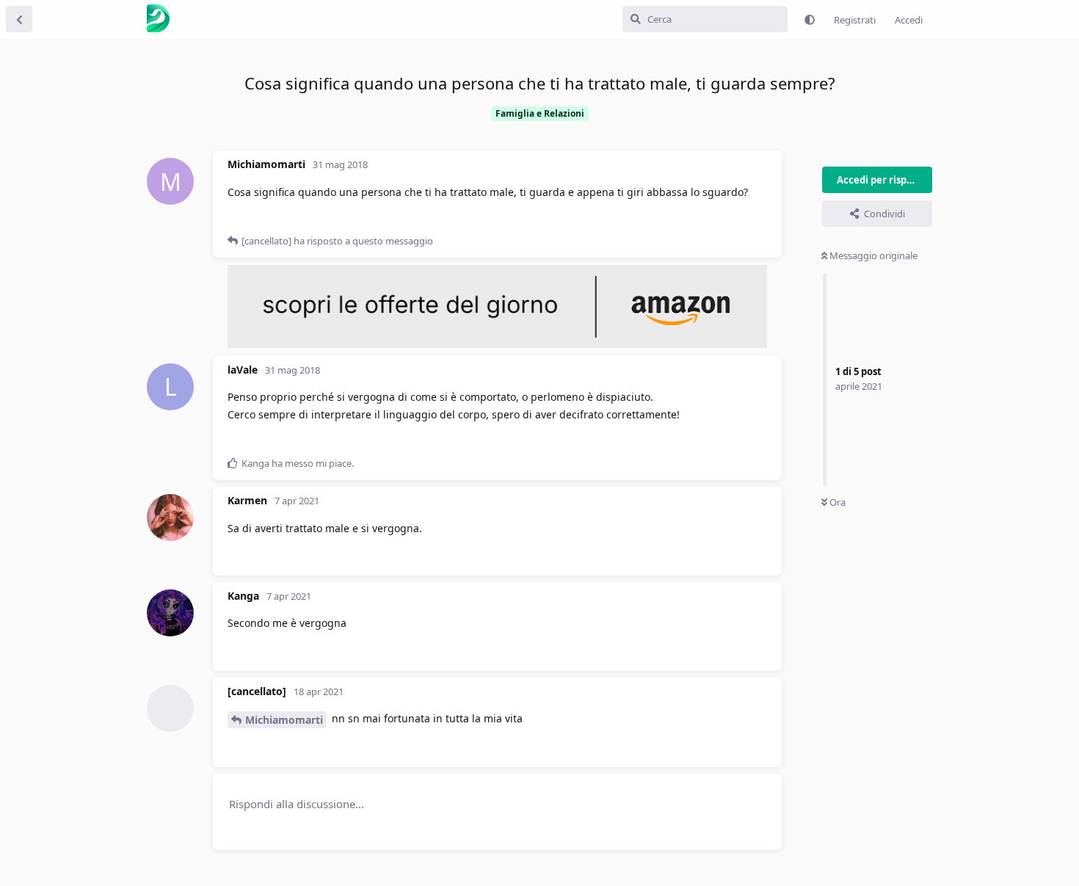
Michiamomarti (284, 720)
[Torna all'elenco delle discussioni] (19, 19)
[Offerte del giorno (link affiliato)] (497, 344)
